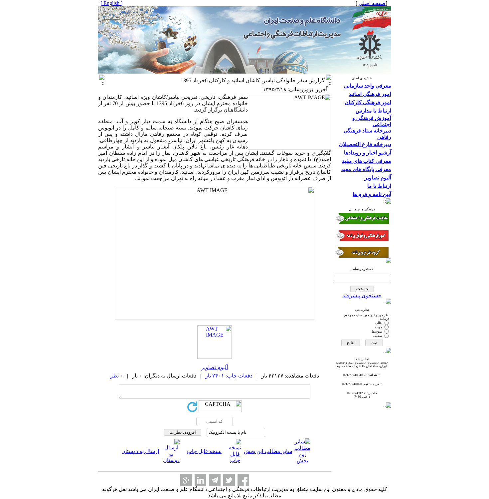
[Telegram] (215, 480)
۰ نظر (116, 375)
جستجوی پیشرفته (362, 295)
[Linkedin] (200, 480)
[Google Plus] (186, 480)
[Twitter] (229, 480)
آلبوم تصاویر (214, 367)
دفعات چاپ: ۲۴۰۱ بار (228, 375)
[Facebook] (243, 480)
